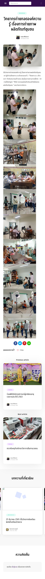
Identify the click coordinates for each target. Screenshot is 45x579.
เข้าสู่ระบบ (14, 567)
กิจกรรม (10, 390)
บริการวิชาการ (22, 13)
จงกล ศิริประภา (25, 37)
